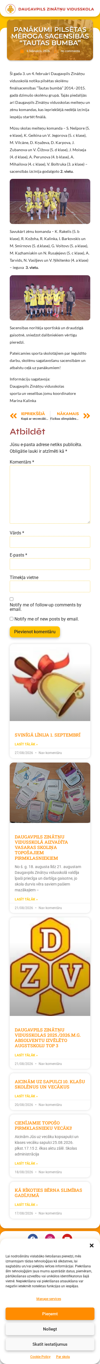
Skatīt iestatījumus (50, 1344)
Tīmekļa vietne (24, 577)
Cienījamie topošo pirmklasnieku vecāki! (43, 1125)
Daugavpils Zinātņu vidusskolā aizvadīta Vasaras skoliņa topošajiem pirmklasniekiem (41, 847)
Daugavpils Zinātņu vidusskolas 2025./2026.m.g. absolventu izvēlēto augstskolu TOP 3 (48, 1038)
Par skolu (63, 1357)
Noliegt (50, 1329)
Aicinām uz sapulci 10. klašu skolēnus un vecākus (50, 1084)
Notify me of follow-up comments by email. (45, 607)
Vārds (17, 533)
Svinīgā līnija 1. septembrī (47, 735)
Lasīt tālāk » (26, 744)
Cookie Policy (40, 1357)
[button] (91, 1245)
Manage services (48, 1299)
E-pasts (18, 555)
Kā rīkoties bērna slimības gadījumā (48, 1192)
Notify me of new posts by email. (46, 619)
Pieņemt (50, 1313)
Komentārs (22, 462)
